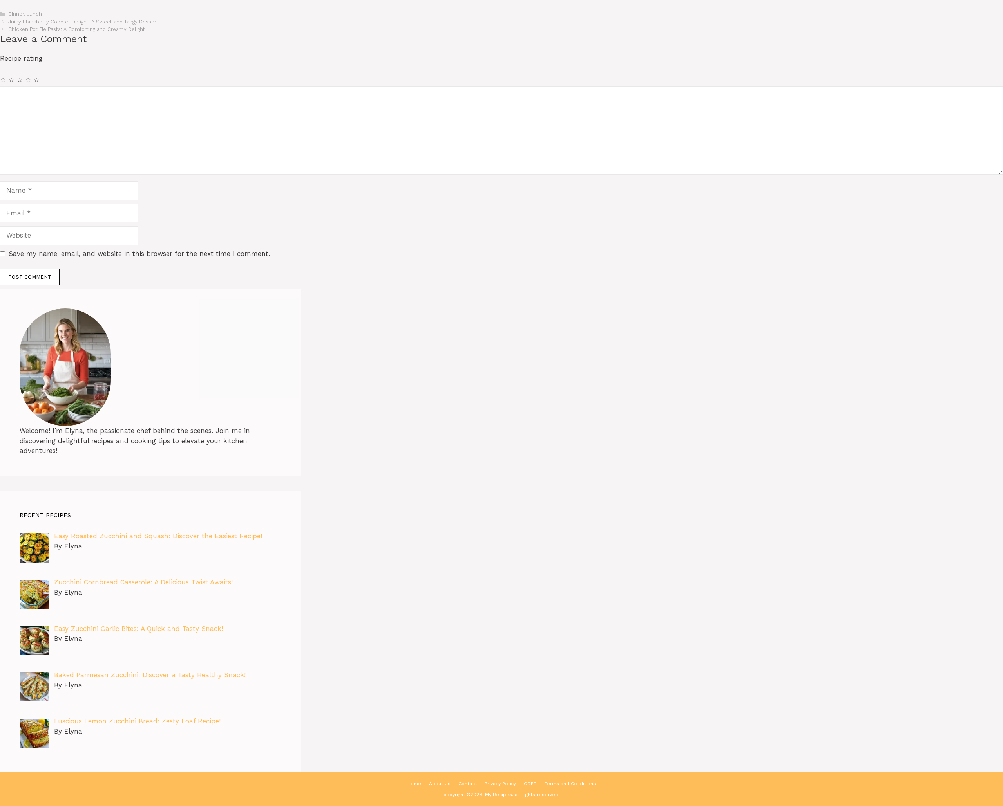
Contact (467, 783)
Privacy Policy (500, 783)
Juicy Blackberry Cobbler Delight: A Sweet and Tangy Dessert (83, 22)
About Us (440, 783)
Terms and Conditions (570, 783)
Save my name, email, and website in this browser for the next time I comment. (139, 254)
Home (414, 783)
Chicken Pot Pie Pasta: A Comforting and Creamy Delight (76, 29)
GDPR (530, 783)
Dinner (16, 14)
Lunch (34, 14)
